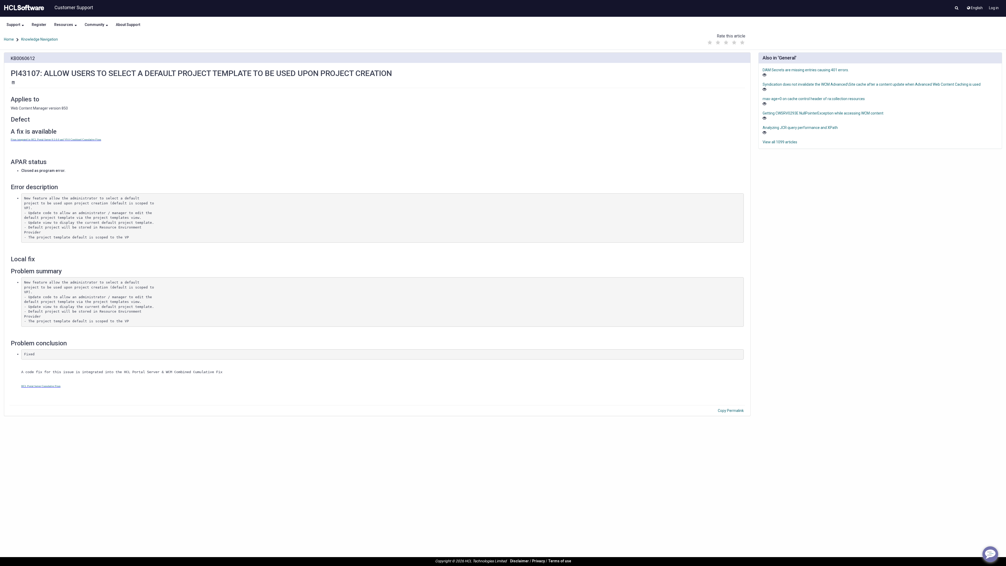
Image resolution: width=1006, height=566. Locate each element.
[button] (956, 8)
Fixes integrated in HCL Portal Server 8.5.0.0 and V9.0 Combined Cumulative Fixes (56, 139)
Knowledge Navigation (39, 39)
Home (9, 39)
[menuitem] (974, 6)
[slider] (726, 41)
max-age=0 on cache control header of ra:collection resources (814, 99)
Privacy (538, 561)
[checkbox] (710, 43)
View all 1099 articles (780, 142)
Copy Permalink (731, 411)
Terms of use (559, 561)
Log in (994, 8)
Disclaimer (519, 561)
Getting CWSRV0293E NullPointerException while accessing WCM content (823, 113)
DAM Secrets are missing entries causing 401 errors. (806, 70)
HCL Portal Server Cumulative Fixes (41, 386)
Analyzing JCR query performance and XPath (800, 128)
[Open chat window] (990, 554)
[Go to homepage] (23, 8)
